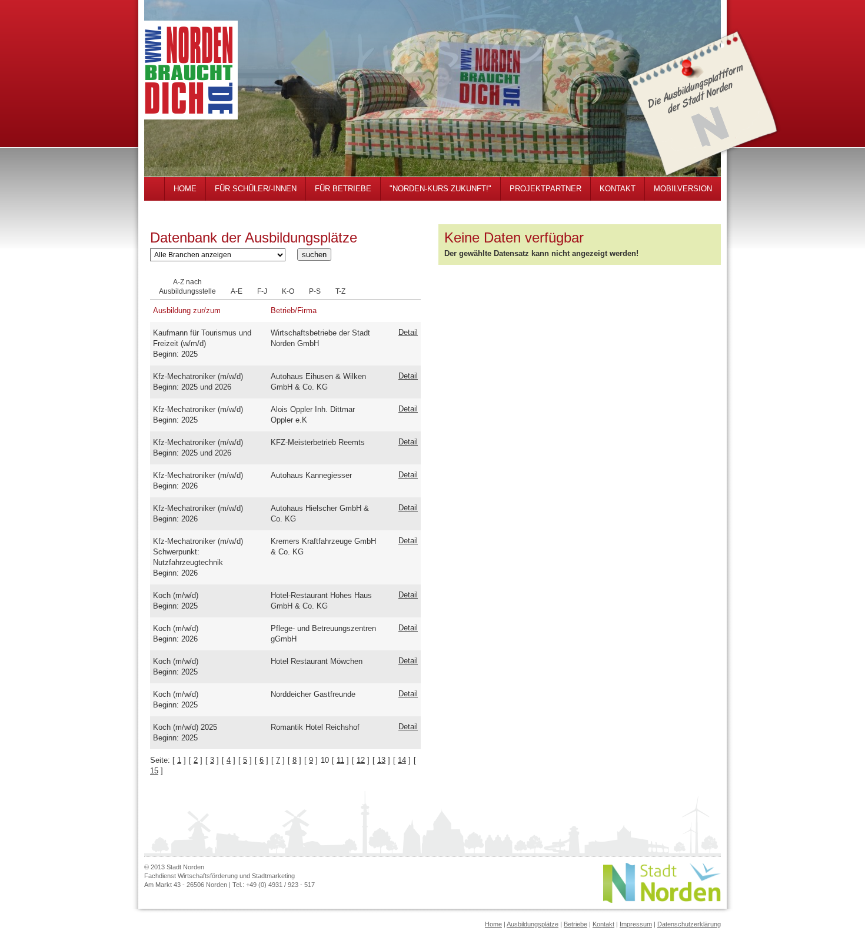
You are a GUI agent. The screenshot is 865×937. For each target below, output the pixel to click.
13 (381, 760)
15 (154, 770)
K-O (288, 291)
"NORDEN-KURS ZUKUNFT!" (440, 188)
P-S (315, 291)
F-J (262, 291)
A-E (236, 291)
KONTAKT (618, 188)
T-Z (340, 291)
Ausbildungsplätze (532, 924)
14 (402, 760)
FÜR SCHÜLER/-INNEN (256, 188)
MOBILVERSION (683, 188)
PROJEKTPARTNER (545, 188)
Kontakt (603, 924)
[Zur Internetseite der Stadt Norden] (662, 900)
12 (361, 760)
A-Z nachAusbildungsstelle (187, 286)
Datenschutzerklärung (689, 924)
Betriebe (575, 924)
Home (493, 924)
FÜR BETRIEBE (343, 188)
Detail (408, 332)
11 (340, 760)
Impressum (636, 924)
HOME (185, 188)
